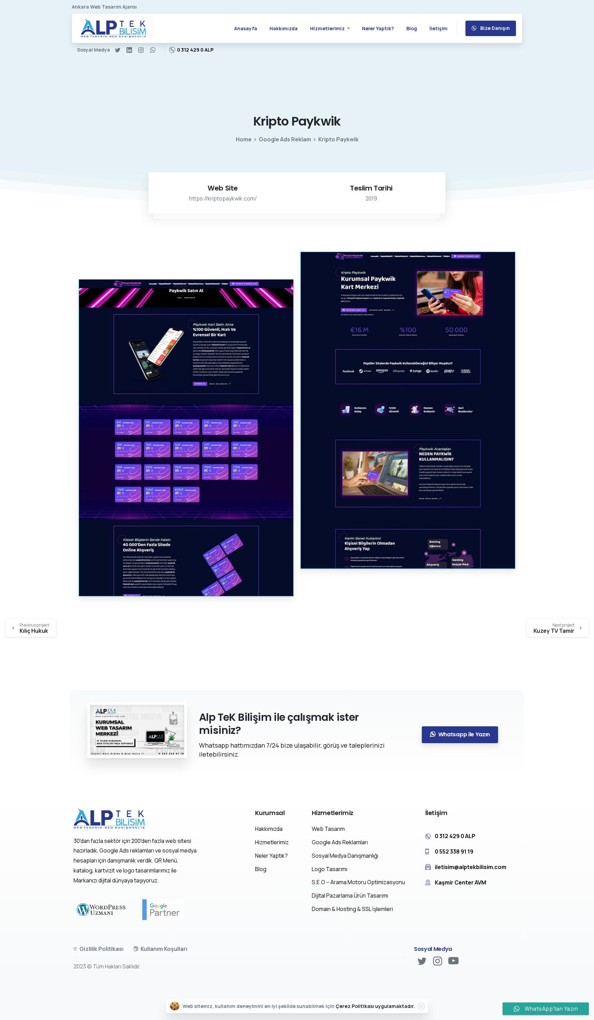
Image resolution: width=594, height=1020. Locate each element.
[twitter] (117, 50)
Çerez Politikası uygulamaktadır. (375, 1006)
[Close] (421, 1006)
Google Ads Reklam (285, 139)
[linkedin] (129, 50)
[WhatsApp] (152, 50)
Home (244, 139)
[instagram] (141, 50)
